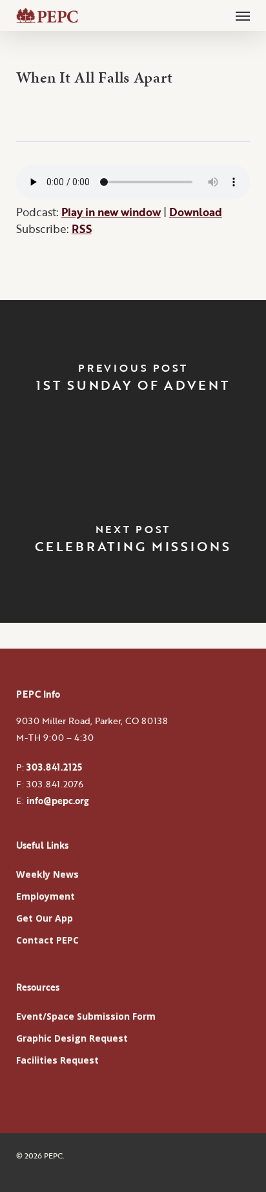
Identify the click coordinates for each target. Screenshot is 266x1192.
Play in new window (111, 212)
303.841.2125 (54, 767)
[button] (243, 15)
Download (195, 212)
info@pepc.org (57, 800)
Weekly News (47, 874)
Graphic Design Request (72, 1038)
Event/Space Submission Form (86, 1016)
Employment (45, 896)
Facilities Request (57, 1060)
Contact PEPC (47, 940)
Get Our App (44, 918)
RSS (82, 229)
